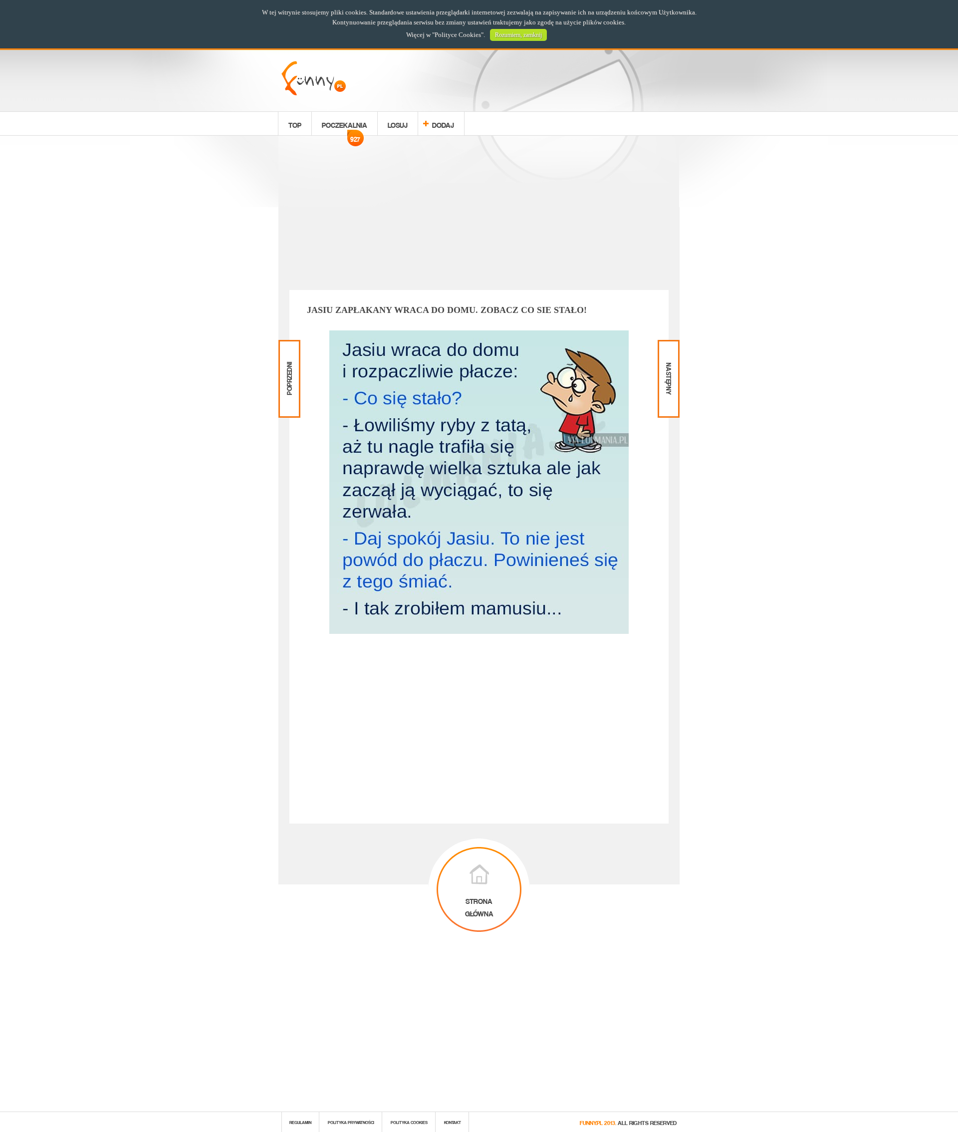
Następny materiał (668, 348)
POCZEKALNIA (344, 126)
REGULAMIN (300, 1122)
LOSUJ (398, 123)
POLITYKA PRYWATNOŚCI (351, 1122)
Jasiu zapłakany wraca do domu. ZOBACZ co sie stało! (447, 310)
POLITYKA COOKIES (409, 1122)
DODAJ (443, 123)
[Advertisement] (479, 214)
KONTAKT (452, 1122)
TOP (294, 123)
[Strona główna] (313, 92)
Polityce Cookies (458, 34)
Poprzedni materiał (288, 348)
